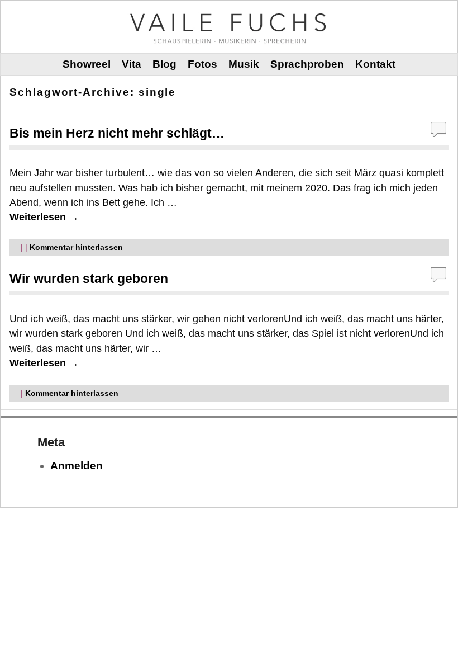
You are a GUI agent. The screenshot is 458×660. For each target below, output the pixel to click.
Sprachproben (307, 64)
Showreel (87, 64)
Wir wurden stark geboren (88, 278)
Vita (131, 64)
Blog (164, 64)
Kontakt (375, 64)
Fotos (202, 64)
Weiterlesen (44, 217)
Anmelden (76, 466)
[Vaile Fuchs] (229, 26)
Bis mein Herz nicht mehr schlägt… (117, 133)
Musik (243, 64)
